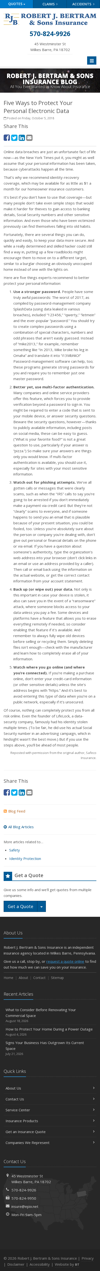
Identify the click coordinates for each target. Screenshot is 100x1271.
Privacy (88, 1258)
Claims (49, 4)
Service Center (18, 1109)
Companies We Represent (28, 1142)
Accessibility (40, 1264)
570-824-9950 (23, 1198)
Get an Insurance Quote (26, 1131)
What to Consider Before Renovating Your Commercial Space (41, 1015)
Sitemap (57, 977)
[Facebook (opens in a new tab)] (7, 138)
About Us (13, 1088)
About (23, 977)
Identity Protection (25, 858)
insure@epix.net (24, 1206)
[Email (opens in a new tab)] (29, 138)
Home (8, 977)
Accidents (82, 4)
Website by (67, 1264)
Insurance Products (22, 1120)
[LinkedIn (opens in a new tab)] (22, 138)
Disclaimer (16, 1264)
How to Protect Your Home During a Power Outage (49, 1032)
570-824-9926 (23, 1190)
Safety (14, 850)
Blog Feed (16, 811)
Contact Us (15, 1099)
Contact (39, 977)
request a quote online (65, 961)
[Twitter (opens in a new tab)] (14, 138)
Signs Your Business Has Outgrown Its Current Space (45, 1048)
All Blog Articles (21, 826)
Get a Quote (20, 906)
